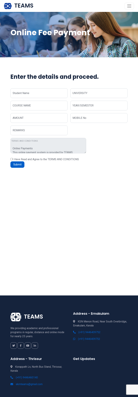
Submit (17, 164)
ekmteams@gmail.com (29, 384)
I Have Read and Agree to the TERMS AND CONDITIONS (46, 159)
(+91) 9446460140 (27, 377)
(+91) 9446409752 (89, 332)
